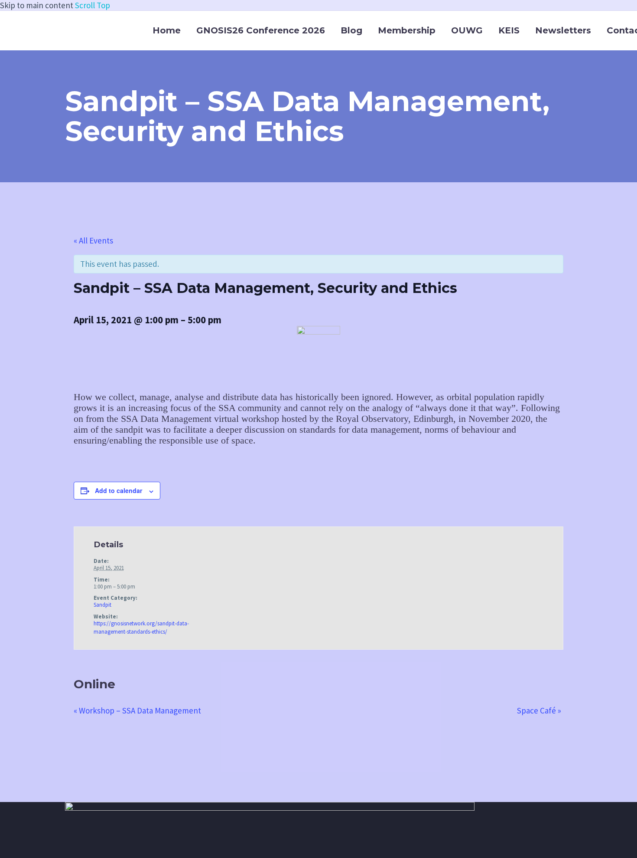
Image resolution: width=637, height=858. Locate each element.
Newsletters (563, 30)
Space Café (539, 710)
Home (167, 30)
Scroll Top (92, 5)
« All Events (93, 240)
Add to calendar (118, 490)
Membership (407, 30)
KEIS (509, 30)
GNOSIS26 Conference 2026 (260, 30)
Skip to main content (36, 5)
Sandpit (102, 604)
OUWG (467, 30)
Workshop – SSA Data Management (137, 710)
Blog (351, 30)
